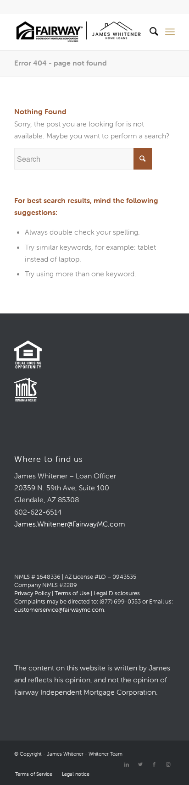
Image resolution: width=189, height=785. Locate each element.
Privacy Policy (32, 593)
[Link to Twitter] (140, 764)
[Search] (149, 31)
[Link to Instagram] (168, 764)
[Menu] (170, 32)
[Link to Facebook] (154, 764)
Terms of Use (72, 593)
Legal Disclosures (117, 593)
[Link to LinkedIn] (126, 764)
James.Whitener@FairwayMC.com (69, 523)
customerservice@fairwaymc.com (59, 610)
